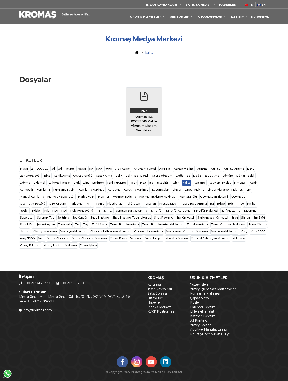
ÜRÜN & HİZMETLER (146, 16)
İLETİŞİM (237, 16)
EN (263, 4)
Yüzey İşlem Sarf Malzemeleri (213, 289)
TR (251, 4)
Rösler (195, 302)
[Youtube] (151, 363)
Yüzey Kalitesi (201, 325)
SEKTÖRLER (179, 16)
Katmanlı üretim (203, 316)
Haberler (154, 302)
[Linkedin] (165, 363)
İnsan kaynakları (159, 289)
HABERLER (227, 4)
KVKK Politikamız (160, 311)
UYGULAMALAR (210, 16)
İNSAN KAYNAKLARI (161, 4)
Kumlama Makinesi (205, 293)
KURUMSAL (260, 16)
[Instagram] (136, 363)
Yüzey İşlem (199, 284)
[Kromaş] (55, 14)
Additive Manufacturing (208, 329)
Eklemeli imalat (202, 311)
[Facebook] (122, 363)
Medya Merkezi (159, 307)
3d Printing (198, 320)
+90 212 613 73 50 (37, 283)
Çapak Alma (199, 298)
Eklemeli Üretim (203, 307)
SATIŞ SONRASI (198, 4)
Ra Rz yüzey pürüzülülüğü (211, 334)
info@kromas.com (37, 310)
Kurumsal (154, 284)
